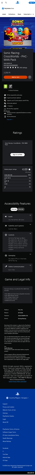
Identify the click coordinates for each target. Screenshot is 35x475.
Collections (11, 14)
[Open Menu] (2, 2)
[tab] (14, 209)
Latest (4, 14)
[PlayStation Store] (8, 8)
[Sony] (31, 474)
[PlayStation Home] (17, 2)
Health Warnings (8, 348)
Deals (19, 14)
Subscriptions (28, 14)
